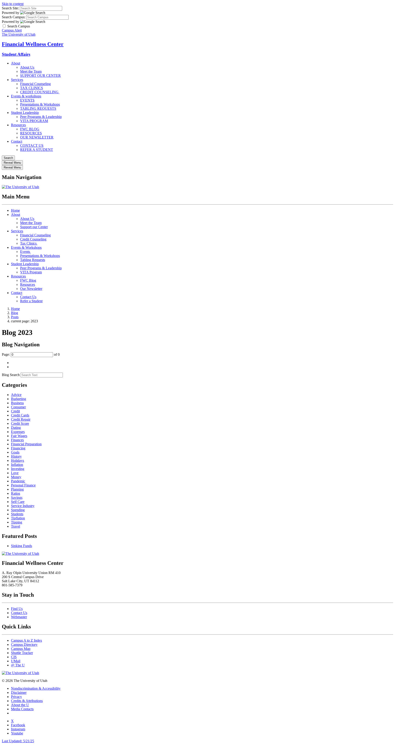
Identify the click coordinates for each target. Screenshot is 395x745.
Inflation (17, 465)
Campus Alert (12, 30)
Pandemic (18, 481)
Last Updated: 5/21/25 (18, 741)
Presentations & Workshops (40, 104)
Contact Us (28, 297)
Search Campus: (13, 17)
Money (16, 477)
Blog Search (11, 375)
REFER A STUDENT (36, 150)
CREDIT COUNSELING (39, 92)
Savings (16, 497)
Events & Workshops (26, 247)
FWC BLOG (29, 129)
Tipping (16, 522)
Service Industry (23, 506)
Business (17, 403)
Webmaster (19, 617)
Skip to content (13, 4)
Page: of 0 (31, 354)
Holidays (17, 460)
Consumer (18, 407)
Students (17, 514)
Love (15, 473)
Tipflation (18, 518)
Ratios (15, 493)
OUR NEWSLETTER (36, 137)
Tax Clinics (28, 243)
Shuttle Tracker (22, 653)
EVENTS (27, 100)
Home (15, 210)
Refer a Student (31, 301)
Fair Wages (19, 436)
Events (25, 252)
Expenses (18, 432)
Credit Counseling (33, 239)
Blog (14, 313)
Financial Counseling (35, 84)
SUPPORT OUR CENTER (40, 75)
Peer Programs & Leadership (41, 117)
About (15, 63)
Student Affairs (16, 54)
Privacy (16, 697)
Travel (15, 526)
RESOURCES (31, 133)
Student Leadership (25, 113)
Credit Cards (20, 415)
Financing (18, 448)
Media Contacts (22, 709)
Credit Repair (20, 419)
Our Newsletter (31, 289)
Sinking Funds (21, 546)
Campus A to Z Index (26, 640)
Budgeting (18, 399)
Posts (15, 317)
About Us (27, 67)
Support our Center (34, 227)
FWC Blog (28, 280)
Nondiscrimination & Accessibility (36, 688)
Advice (16, 395)
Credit (15, 411)
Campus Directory (24, 644)
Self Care (17, 502)
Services (17, 80)
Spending (18, 510)
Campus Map (20, 649)
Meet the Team (31, 71)
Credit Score (20, 423)
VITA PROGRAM (34, 121)
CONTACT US (31, 145)
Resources (18, 125)
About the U (20, 705)
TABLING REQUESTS (38, 108)
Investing (17, 469)
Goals (15, 452)
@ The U (18, 665)
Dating (16, 428)
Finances (17, 440)
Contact (16, 141)
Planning (17, 489)
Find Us (17, 609)
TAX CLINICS (31, 88)
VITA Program (31, 272)
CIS (14, 657)
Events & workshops (26, 96)
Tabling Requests (32, 260)
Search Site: (10, 8)
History (16, 456)
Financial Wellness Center (33, 44)
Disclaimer (19, 692)
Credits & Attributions (27, 701)
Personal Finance (23, 485)
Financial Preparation (26, 444)
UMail (15, 661)
